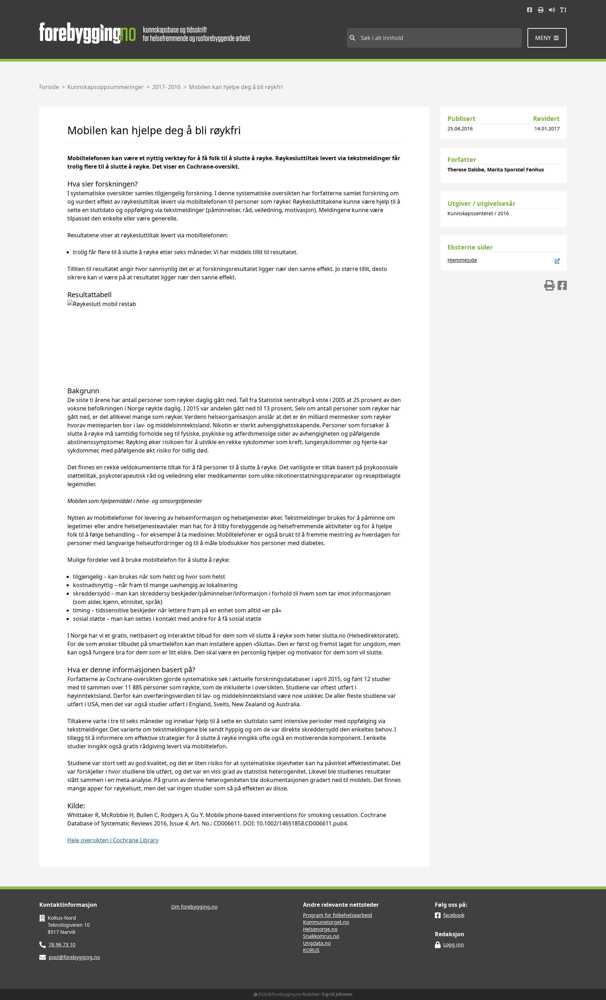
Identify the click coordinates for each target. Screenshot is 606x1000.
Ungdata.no (317, 943)
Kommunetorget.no (326, 922)
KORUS (311, 950)
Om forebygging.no (194, 906)
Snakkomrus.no (321, 936)
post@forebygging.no (74, 957)
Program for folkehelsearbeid (337, 915)
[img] (549, 285)
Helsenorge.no (320, 929)
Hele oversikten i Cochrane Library (113, 840)
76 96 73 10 (62, 944)
